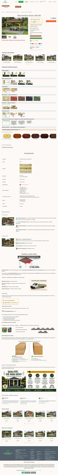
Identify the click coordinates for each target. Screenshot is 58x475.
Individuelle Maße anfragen (36, 38)
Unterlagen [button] (32, 1)
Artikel (15, 311)
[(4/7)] (47, 328)
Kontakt (50, 1)
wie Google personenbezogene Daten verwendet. (33, 470)
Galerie (37, 1)
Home (16, 1)
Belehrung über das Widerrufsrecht (50, 451)
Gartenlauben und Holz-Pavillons (32, 452)
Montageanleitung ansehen (25, 184)
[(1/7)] (33, 328)
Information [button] (33, 472)
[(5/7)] (52, 328)
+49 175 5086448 (18, 452)
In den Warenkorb (51, 21)
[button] (18, 7)
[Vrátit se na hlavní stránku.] (8, 452)
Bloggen (54, 1)
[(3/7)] (43, 328)
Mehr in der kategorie (7, 428)
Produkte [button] (21, 1)
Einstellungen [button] (27, 472)
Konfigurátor (32, 455)
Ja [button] (22, 472)
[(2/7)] (38, 328)
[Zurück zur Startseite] (5, 2)
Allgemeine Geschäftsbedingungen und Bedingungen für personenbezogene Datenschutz (50, 458)
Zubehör (38, 456)
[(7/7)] (45, 331)
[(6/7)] (40, 331)
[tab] (4, 37)
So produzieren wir (43, 1)
